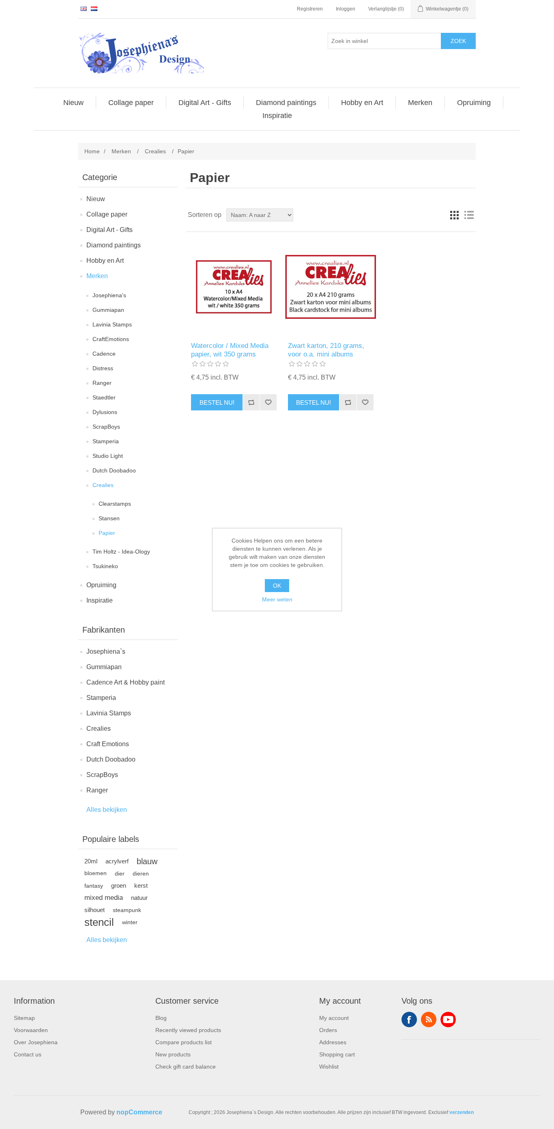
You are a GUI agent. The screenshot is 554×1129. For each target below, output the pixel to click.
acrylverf (117, 861)
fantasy (93, 885)
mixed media (103, 897)
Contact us (27, 1054)
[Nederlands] (94, 8)
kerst (141, 885)
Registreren (310, 9)
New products (173, 1054)
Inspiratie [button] (277, 116)
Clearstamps (115, 503)
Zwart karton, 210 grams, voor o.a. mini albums (326, 350)
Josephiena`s (105, 651)
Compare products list (183, 1042)
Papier (107, 533)
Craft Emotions (107, 744)
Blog (161, 1018)
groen (118, 885)
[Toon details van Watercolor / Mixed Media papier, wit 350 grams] (234, 287)
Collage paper (106, 214)
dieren (141, 873)
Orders (328, 1030)
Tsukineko (105, 566)
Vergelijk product (251, 402)
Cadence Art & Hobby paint (125, 682)
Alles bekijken (106, 809)
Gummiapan (108, 310)
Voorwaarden (31, 1030)
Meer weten (277, 599)
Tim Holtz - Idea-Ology (121, 551)
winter (129, 922)
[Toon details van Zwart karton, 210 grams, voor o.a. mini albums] (331, 287)
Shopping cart (337, 1054)
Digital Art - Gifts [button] (204, 103)
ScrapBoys (106, 426)
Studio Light (107, 456)
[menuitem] (73, 103)
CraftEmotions (110, 339)
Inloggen (345, 9)
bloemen (95, 873)
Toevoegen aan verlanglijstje (268, 402)
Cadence (104, 353)
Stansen (109, 518)
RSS (428, 1019)
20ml (90, 861)
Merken (97, 276)
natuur (139, 897)
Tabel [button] (454, 214)
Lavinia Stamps (112, 324)
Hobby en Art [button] (362, 103)
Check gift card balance (185, 1066)
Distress (102, 368)
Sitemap (24, 1018)
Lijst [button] (469, 214)
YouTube (448, 1019)
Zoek (458, 41)
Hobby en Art (105, 260)
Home (92, 151)
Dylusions (104, 412)
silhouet (94, 909)
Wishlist (329, 1066)
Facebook (409, 1019)
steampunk (127, 910)
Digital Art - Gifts (109, 229)
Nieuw (95, 198)
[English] (83, 8)
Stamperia (105, 441)
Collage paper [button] (131, 103)
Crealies (103, 485)
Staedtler (104, 397)
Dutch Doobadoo (114, 470)
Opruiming (101, 585)
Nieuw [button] (73, 103)
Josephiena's (109, 295)
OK (277, 585)
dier (120, 873)
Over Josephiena (36, 1042)
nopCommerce (139, 1112)
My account (334, 1018)
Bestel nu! (217, 402)
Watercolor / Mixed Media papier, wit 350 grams (229, 350)
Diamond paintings (113, 245)
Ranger (102, 383)
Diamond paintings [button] (286, 103)
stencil (99, 922)
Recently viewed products (188, 1030)
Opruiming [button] (474, 103)
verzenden (461, 1112)
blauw (147, 861)
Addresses (332, 1042)
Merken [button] (420, 103)
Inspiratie (99, 600)
